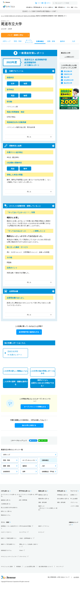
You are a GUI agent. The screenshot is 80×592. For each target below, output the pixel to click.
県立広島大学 (68, 71)
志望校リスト (73, 495)
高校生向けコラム (5, 515)
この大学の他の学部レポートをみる (42, 372)
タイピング (41, 532)
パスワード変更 (74, 506)
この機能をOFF (69, 57)
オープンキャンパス (29, 460)
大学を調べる (29, 7)
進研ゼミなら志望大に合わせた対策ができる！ (42, 383)
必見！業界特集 (23, 500)
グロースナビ (22, 556)
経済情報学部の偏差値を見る (29, 332)
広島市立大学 (68, 74)
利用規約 (18, 566)
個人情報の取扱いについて (46, 566)
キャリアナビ (22, 532)
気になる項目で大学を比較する (9, 507)
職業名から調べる (43, 495)
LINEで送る (44, 440)
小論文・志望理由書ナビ (25, 538)
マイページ (73, 491)
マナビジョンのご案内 (7, 566)
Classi (21, 550)
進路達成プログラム (6, 550)
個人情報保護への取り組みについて (59, 577)
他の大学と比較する (29, 425)
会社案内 (76, 577)
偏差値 (25, 466)
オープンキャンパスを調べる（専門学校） (28, 495)
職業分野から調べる (43, 498)
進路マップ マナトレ (43, 526)
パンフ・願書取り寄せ (15, 35)
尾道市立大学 (20, 15)
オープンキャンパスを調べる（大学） (10, 495)
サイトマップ (59, 566)
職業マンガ (47, 508)
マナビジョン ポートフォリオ (8, 556)
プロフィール (73, 502)
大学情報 (6, 15)
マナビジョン (9, 6)
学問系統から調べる (62, 495)
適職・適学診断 (42, 502)
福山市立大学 (68, 83)
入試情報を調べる (5, 504)
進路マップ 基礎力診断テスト (8, 538)
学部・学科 (6, 460)
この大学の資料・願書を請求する (15, 383)
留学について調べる (6, 511)
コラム (75, 7)
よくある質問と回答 (30, 566)
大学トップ (6, 454)
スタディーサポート (6, 532)
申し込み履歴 (73, 498)
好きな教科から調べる (63, 498)
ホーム (2, 15)
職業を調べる (42, 491)
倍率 (24, 471)
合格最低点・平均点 (48, 471)
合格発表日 (6, 471)
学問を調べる (61, 491)
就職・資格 (6, 466)
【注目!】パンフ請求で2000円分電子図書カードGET (39, 11)
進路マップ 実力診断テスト (8, 544)
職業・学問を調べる (60, 7)
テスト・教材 (70, 7)
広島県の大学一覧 (13, 15)
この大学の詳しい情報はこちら (15, 371)
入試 (43, 466)
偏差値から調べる (5, 500)
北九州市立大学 (68, 80)
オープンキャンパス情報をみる (35, 406)
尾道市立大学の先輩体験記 (30, 15)
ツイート (34, 440)
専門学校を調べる (37, 7)
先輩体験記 (45, 460)
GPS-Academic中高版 (25, 526)
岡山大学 (66, 77)
